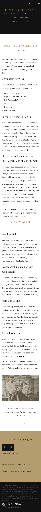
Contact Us (20, 423)
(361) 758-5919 (24, 21)
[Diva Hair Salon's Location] (5, 448)
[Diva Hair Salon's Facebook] (11, 448)
